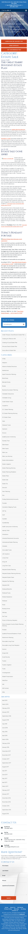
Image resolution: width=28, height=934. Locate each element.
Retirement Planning (7, 637)
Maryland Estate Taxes (8, 577)
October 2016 (5, 806)
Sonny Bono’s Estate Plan (9, 350)
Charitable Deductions (8, 394)
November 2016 (6, 802)
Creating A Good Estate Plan (9, 342)
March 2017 (5, 786)
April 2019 (4, 700)
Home (6, 907)
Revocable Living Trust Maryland (10, 645)
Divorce (4, 433)
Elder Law (4, 452)
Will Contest (5, 688)
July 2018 (4, 724)
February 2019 (6, 708)
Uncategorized (6, 672)
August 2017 (5, 766)
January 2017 (5, 794)
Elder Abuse (5, 444)
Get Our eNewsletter (14, 49)
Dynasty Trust (5, 440)
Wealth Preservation (7, 676)
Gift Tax (4, 511)
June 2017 (5, 774)
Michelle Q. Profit (6, 138)
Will (3, 684)
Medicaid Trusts (6, 593)
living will (4, 561)
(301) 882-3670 (14, 6)
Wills (3, 692)
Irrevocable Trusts (6, 550)
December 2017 (6, 751)
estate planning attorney (18, 129)
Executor (4, 487)
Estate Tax (5, 483)
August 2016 (5, 813)
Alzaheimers (5, 370)
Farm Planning (6, 491)
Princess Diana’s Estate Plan (9, 346)
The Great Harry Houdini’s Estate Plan (12, 65)
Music (3, 604)
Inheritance (5, 534)
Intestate (4, 546)
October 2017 (5, 759)
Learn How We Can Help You (14, 41)
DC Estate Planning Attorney (9, 413)
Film (3, 495)
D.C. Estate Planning (7, 409)
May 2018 (4, 731)
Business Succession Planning (10, 390)
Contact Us (15, 910)
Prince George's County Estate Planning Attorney (12, 625)
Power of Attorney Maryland (9, 620)
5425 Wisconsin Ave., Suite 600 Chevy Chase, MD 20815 (14, 2)
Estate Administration (8, 460)
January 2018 (5, 747)
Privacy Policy (8, 909)
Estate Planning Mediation (9, 472)
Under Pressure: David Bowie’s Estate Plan (13, 334)
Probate (4, 629)
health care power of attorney (10, 526)
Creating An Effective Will (9, 338)
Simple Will (5, 653)
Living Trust (5, 558)
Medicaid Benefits (7, 589)
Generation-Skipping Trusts (9, 507)
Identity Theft (5, 530)
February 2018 (6, 743)
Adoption (4, 362)
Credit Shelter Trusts (7, 401)
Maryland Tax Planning (8, 581)
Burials (4, 386)
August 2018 (5, 720)
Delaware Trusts (6, 425)
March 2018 (5, 739)
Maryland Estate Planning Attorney (11, 573)
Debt (3, 421)
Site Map (16, 909)
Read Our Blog (14, 45)
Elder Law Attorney (7, 456)
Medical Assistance (7, 597)
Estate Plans (5, 476)
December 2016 (6, 798)
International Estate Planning (10, 542)
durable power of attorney (9, 436)
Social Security (6, 657)
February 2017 (6, 790)
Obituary (4, 612)
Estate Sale (5, 479)
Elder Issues (5, 448)
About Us (12, 907)
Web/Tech (5, 680)
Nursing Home (6, 608)
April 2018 (4, 735)
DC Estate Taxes (6, 417)
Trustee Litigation (6, 665)
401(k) (3, 358)
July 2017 (4, 770)
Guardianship (5, 522)
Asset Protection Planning (9, 374)
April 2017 (4, 782)
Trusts (3, 668)
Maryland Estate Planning (9, 569)
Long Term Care (6, 565)
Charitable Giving (6, 397)
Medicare (4, 600)
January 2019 (5, 712)
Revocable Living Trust (8, 641)
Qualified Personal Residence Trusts (11, 633)
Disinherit (4, 429)
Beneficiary (5, 378)
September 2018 (6, 716)
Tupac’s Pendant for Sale (11, 234)
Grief (3, 515)
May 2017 (4, 778)
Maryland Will (5, 585)
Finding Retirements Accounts (10, 499)
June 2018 (5, 727)
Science (4, 649)
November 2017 (6, 755)
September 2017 (6, 763)
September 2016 (6, 809)
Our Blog (23, 909)
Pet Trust (4, 616)
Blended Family (6, 382)
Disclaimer (20, 907)
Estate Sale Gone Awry (11, 153)
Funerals (4, 503)
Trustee (4, 661)
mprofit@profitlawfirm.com (14, 5)
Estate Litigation (6, 464)
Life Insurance (6, 554)
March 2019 (5, 704)
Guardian (4, 518)
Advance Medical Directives (9, 366)
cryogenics (5, 405)
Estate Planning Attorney (9, 468)
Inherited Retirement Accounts (10, 538)
